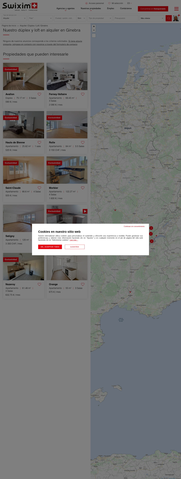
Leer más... (74, 240)
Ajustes (74, 247)
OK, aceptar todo (50, 247)
